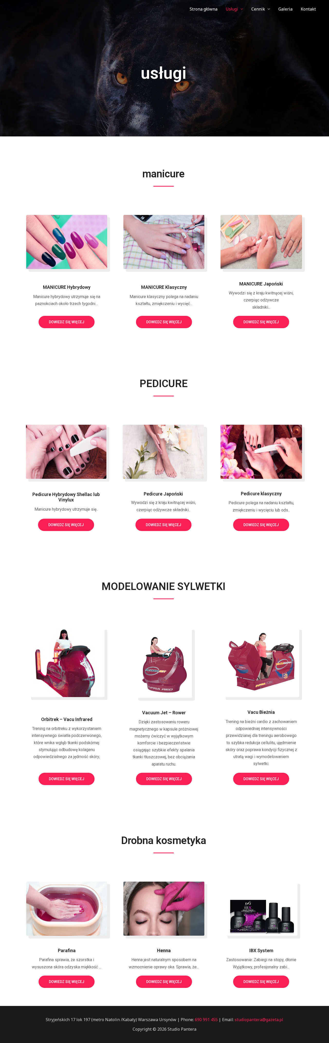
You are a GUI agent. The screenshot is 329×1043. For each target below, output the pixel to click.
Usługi (232, 9)
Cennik (258, 9)
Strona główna (203, 9)
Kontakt (308, 9)
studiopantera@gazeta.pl (259, 1019)
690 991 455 (206, 1019)
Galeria (285, 9)
